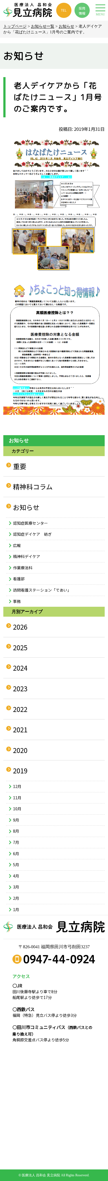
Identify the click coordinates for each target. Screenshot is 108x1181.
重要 (19, 466)
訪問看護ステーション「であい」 (42, 590)
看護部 (19, 578)
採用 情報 (82, 10)
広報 (17, 545)
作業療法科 (22, 567)
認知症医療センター (30, 523)
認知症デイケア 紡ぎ (32, 534)
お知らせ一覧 (42, 26)
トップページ (15, 26)
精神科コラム (33, 486)
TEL (63, 10)
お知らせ (66, 26)
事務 (17, 601)
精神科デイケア (26, 556)
